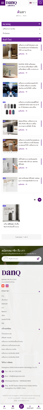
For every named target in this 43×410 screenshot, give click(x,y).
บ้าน (19, 16)
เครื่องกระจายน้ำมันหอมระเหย (11, 345)
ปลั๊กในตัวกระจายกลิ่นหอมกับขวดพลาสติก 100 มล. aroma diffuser (28, 161)
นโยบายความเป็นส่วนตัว (28, 398)
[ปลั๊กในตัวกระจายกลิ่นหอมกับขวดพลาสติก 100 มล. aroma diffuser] (10, 165)
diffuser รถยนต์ (6, 338)
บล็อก (3, 316)
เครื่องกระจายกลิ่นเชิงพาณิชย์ (10, 353)
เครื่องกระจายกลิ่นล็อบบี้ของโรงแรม (12, 342)
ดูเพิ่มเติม (21, 54)
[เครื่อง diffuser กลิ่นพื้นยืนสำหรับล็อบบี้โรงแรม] (11, 213)
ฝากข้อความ (21, 406)
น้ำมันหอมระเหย (6, 334)
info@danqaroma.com (17, 376)
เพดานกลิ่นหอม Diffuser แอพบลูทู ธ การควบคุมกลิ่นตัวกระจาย (29, 179)
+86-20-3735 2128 (14, 371)
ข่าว (3, 308)
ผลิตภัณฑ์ (4, 304)
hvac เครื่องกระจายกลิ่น (9, 349)
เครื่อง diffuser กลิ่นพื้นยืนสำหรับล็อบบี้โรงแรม (11, 225)
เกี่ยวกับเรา (5, 300)
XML (3, 323)
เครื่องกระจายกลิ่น (9, 29)
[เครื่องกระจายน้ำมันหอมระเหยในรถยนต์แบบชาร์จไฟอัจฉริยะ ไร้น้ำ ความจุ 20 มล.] (10, 51)
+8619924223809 (25, 381)
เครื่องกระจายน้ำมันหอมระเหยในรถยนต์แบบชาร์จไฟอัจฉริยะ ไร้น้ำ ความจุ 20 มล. (28, 47)
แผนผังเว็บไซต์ (6, 319)
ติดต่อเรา (4, 312)
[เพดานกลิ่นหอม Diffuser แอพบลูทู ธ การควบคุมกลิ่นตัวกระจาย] (10, 184)
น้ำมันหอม (6, 33)
